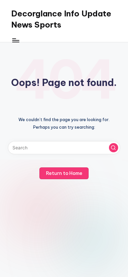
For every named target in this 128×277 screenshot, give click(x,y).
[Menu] (15, 40)
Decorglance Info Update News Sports (61, 19)
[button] (113, 147)
